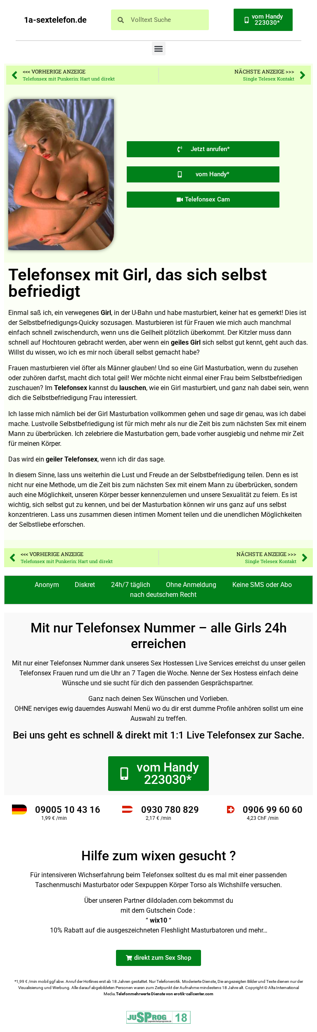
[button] (159, 48)
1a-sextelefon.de (55, 20)
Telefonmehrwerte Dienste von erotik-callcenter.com (164, 994)
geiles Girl (186, 342)
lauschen (132, 388)
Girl (106, 313)
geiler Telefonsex (71, 459)
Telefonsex (70, 388)
